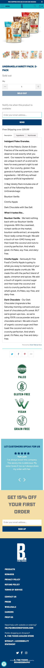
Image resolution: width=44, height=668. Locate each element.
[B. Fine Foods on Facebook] (22, 652)
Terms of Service (13, 589)
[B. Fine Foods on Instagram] (26, 652)
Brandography (22, 662)
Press (8, 602)
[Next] (40, 27)
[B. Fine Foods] (22, 6)
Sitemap (9, 641)
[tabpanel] (22, 240)
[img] (22, 453)
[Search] (35, 6)
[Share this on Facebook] (18, 354)
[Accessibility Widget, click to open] (4, 664)
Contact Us (10, 597)
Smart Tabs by (34, 345)
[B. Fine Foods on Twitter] (17, 652)
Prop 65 (9, 617)
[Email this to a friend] (31, 354)
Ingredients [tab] (20, 135)
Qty (3, 81)
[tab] (32, 135)
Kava (40, 345)
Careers (9, 612)
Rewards (9, 574)
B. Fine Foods (21, 660)
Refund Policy (12, 584)
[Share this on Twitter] (12, 354)
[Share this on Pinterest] (25, 354)
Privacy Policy (12, 579)
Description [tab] (8, 135)
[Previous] (4, 27)
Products (10, 569)
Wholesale (10, 607)
